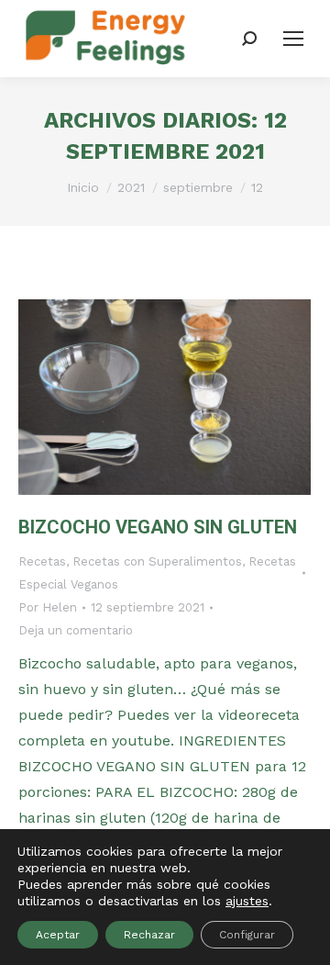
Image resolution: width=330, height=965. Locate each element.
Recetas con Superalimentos (157, 561)
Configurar (247, 934)
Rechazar (149, 934)
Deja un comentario (75, 630)
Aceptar (58, 934)
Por (47, 607)
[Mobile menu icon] (293, 38)
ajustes (247, 900)
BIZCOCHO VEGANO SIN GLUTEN (157, 527)
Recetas (42, 561)
